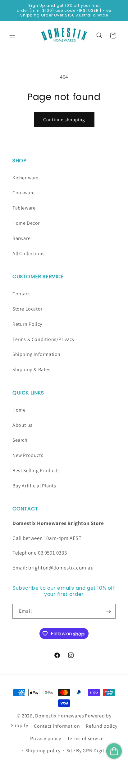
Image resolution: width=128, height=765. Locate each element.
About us (22, 425)
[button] (12, 35)
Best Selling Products (36, 470)
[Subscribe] (108, 611)
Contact (21, 293)
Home (18, 410)
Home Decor (26, 223)
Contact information (57, 726)
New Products (27, 455)
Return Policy (27, 324)
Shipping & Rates (31, 369)
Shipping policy (43, 750)
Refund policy (101, 726)
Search (20, 440)
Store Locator (27, 309)
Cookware (23, 192)
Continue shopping (64, 119)
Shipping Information (36, 354)
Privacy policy (45, 738)
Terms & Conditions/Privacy (43, 339)
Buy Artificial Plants (34, 485)
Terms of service (85, 738)
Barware (21, 238)
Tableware (23, 208)
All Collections (28, 253)
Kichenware (25, 177)
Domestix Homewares (59, 715)
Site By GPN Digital (87, 750)
